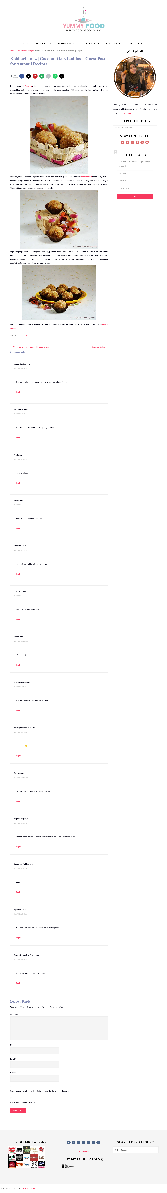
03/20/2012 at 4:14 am (20, 368)
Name (13, 1045)
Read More (126, 113)
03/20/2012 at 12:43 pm (21, 732)
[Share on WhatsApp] (55, 76)
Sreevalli (28, 86)
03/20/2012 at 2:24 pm (20, 823)
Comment (14, 1014)
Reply (18, 392)
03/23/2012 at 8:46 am (20, 914)
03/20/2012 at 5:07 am (20, 459)
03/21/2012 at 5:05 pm (20, 868)
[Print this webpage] (48, 76)
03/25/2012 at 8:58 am (20, 959)
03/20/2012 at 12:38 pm (21, 687)
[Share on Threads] (61, 76)
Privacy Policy (83, 1151)
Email (13, 1059)
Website (13, 1073)
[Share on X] (28, 76)
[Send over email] (41, 76)
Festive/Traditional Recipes (25, 51)
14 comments (23, 335)
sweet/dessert (86, 177)
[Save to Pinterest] (35, 76)
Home (12, 51)
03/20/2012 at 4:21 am (20, 414)
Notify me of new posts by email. (23, 1102)
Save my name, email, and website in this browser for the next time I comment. (40, 1091)
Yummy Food (83, 19)
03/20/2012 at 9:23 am (20, 596)
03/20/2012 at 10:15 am (21, 641)
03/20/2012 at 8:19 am (20, 550)
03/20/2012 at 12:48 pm (21, 777)
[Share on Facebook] (21, 76)
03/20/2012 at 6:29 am (20, 505)
